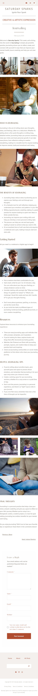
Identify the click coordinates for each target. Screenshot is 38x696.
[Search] (29, 666)
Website (9, 615)
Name (9, 594)
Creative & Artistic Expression (19, 20)
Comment (11, 572)
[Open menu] (3, 3)
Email (9, 604)
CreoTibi (20, 690)
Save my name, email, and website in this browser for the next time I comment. (20, 627)
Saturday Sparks (19, 9)
